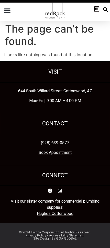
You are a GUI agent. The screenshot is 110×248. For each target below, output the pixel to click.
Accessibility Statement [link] (66, 235)
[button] (7, 10)
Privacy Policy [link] (36, 235)
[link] (55, 10)
